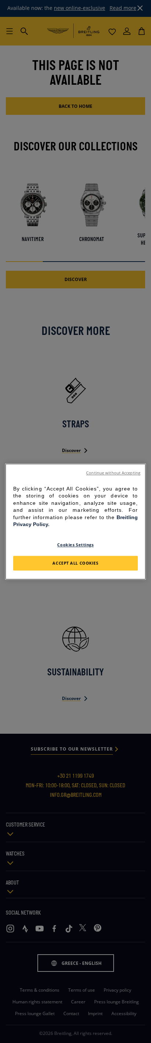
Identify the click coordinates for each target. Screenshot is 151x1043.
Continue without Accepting (113, 472)
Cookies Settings (75, 544)
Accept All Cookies (75, 563)
